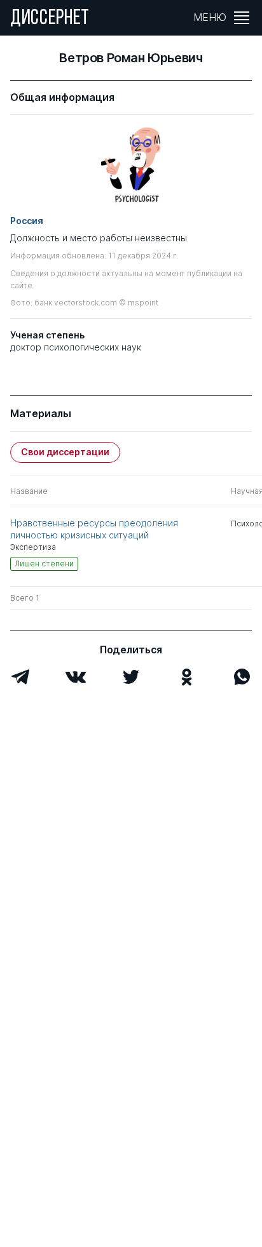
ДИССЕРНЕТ (50, 19)
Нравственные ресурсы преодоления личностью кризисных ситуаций (94, 528)
